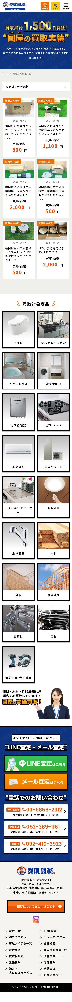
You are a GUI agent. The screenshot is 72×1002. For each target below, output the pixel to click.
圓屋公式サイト (54, 956)
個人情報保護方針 (55, 950)
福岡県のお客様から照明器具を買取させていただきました (51, 129)
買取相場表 (16, 956)
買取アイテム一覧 (20, 943)
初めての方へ (18, 937)
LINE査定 (50, 931)
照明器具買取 (12, 100)
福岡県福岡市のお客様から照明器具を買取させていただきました (51, 193)
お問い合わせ (52, 975)
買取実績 (15, 950)
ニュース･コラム (55, 937)
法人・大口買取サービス (20, 970)
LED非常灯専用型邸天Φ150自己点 (51, 250)
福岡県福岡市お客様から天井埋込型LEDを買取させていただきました (18, 254)
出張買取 (15, 962)
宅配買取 (49, 962)
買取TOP (15, 931)
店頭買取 (49, 968)
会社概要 (49, 943)
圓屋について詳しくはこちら (36, 906)
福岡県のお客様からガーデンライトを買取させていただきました (18, 131)
